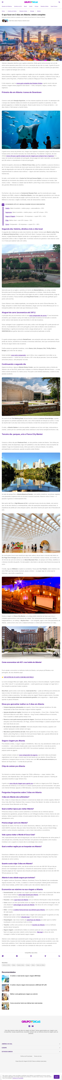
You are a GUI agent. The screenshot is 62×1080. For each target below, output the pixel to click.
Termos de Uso (38, 1056)
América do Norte (12, 11)
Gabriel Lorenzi (26, 20)
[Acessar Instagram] (29, 1026)
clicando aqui (25, 917)
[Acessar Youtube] (33, 1026)
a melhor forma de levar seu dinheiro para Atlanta (29, 910)
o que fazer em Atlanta (21, 900)
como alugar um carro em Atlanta (23, 905)
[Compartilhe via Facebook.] (17, 956)
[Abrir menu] (2, 2)
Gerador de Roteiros (7, 6)
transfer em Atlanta (38, 925)
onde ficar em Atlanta (33, 920)
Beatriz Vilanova (18, 20)
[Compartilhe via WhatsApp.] (3, 956)
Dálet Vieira (11, 20)
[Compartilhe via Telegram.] (45, 956)
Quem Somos (54, 6)
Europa (36, 6)
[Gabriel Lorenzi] (6, 20)
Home (3, 11)
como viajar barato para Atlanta (28, 894)
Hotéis (7, 208)
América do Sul (18, 6)
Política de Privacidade (26, 1056)
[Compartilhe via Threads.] (31, 956)
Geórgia (32, 11)
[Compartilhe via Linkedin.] (59, 956)
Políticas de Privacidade (17, 1078)
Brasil (25, 6)
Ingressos (8, 212)
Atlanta (39, 11)
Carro (7, 224)
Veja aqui (40, 932)
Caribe (30, 6)
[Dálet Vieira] (3, 20)
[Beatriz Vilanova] (5, 20)
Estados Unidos (44, 6)
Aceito (56, 1076)
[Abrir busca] (59, 2)
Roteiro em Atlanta (41, 965)
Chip (6, 220)
